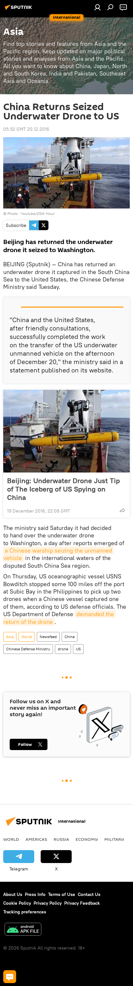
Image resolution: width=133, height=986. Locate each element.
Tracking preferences (24, 912)
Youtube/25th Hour (38, 213)
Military (114, 839)
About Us (12, 894)
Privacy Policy (48, 903)
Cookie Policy (17, 903)
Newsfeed (48, 636)
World (26, 636)
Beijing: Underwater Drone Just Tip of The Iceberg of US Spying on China (63, 489)
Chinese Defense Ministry (28, 648)
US (78, 648)
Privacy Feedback (82, 903)
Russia (61, 839)
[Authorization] (97, 7)
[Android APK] (23, 930)
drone (63, 648)
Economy (87, 839)
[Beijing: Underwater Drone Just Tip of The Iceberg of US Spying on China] (66, 431)
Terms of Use (61, 894)
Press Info (35, 894)
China (70, 636)
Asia (10, 636)
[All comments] (9, 976)
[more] (122, 510)
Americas (36, 839)
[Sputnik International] (19, 10)
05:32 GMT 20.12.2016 (26, 129)
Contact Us (89, 894)
